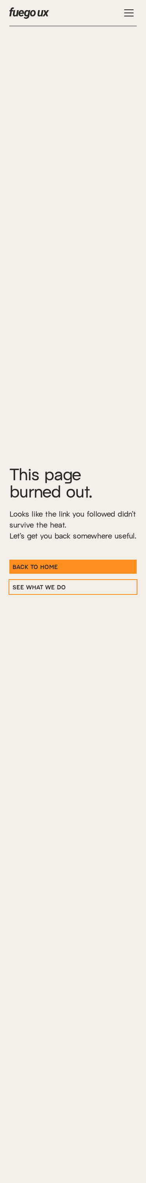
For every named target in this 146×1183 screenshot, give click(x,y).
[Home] (29, 13)
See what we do (39, 587)
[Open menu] (129, 13)
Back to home (35, 566)
